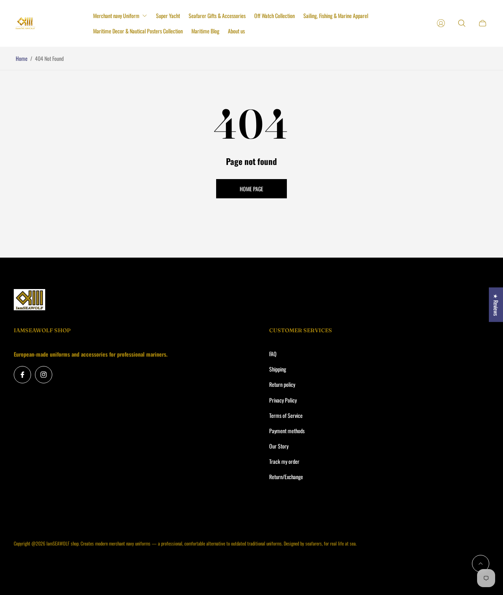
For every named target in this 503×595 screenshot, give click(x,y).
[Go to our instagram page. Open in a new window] (43, 374)
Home (22, 58)
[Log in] (441, 23)
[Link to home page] (29, 300)
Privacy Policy (283, 400)
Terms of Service (286, 415)
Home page (251, 189)
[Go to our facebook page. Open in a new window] (22, 374)
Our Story (278, 446)
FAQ (273, 354)
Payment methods (287, 431)
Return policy (282, 384)
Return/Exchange (286, 476)
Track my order (284, 461)
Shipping (277, 369)
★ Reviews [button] (496, 304)
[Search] (461, 23)
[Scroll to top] (480, 563)
